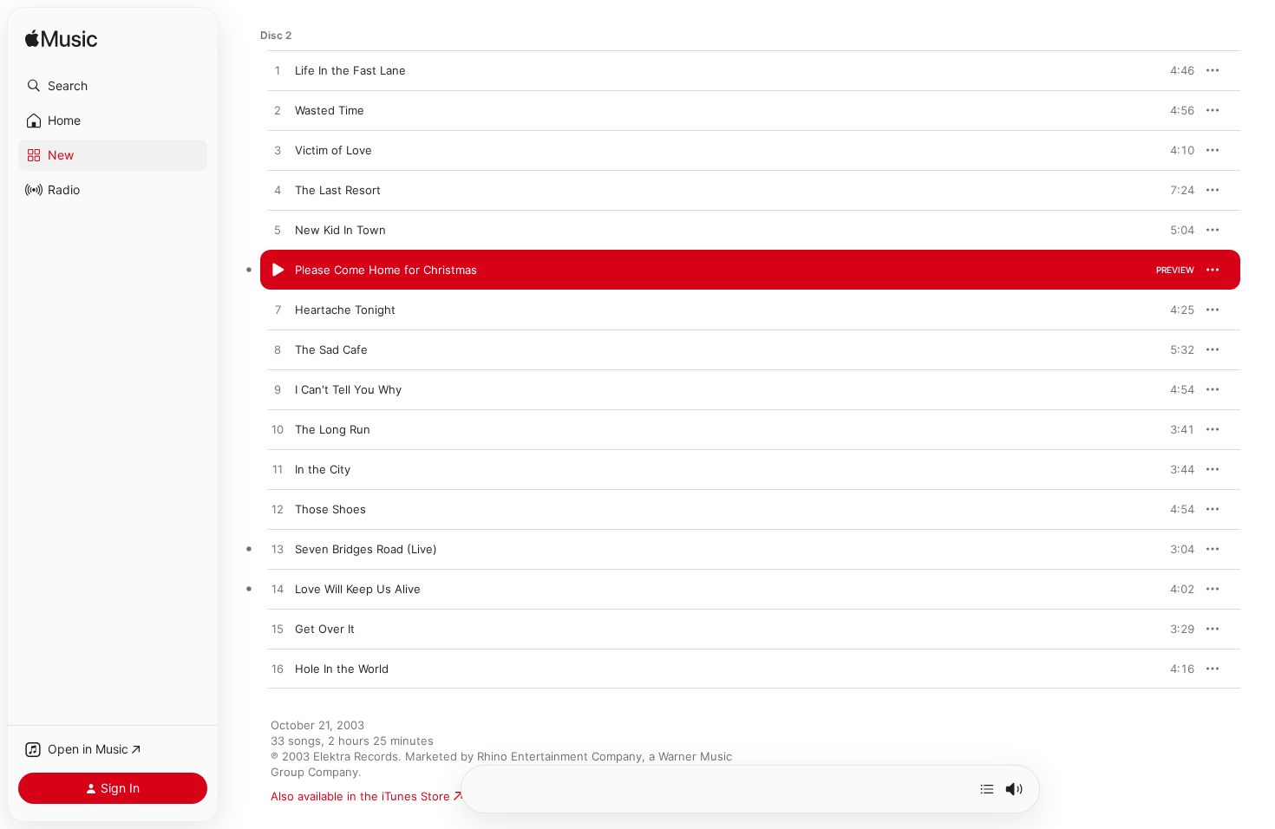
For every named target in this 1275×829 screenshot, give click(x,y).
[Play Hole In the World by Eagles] (277, 669)
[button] (112, 86)
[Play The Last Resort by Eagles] (277, 191)
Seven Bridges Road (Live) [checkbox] (366, 549)
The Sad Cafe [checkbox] (331, 349)
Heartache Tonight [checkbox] (345, 310)
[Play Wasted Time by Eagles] (277, 111)
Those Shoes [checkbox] (330, 509)
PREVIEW (1175, 70)
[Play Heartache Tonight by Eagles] (277, 310)
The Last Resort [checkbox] (338, 190)
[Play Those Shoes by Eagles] (277, 510)
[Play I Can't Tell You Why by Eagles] (277, 390)
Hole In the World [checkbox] (342, 669)
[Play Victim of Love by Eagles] (277, 151)
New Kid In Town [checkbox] (340, 230)
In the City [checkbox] (322, 469)
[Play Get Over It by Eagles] (277, 629)
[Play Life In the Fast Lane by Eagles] (277, 71)
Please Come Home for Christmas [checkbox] (386, 270)
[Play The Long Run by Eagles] (277, 430)
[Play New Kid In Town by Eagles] (277, 230)
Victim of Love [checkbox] (333, 150)
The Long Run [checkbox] (332, 429)
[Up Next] (987, 789)
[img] (61, 39)
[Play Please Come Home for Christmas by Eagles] (277, 270)
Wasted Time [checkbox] (329, 110)
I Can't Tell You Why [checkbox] (348, 389)
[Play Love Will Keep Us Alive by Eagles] (277, 589)
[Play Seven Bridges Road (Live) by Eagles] (277, 550)
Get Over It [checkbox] (325, 629)
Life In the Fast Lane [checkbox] (350, 70)
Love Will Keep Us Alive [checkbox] (358, 589)
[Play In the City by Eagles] (277, 470)
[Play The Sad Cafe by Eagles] (277, 350)
